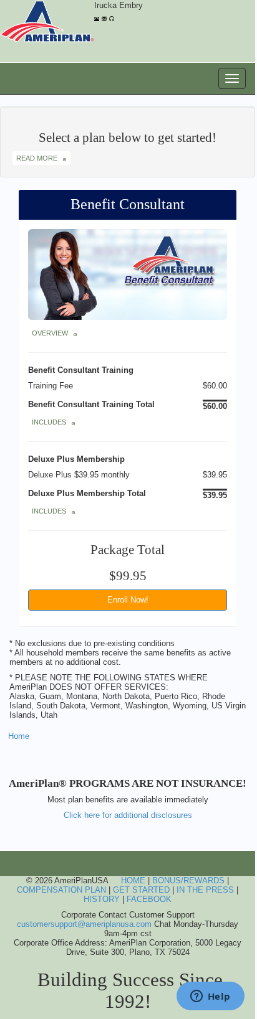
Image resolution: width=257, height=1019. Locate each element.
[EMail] (104, 17)
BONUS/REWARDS (188, 880)
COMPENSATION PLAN (61, 890)
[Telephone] (96, 17)
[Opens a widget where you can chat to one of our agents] (210, 997)
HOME (133, 880)
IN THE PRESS (205, 890)
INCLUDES (52, 422)
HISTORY (102, 899)
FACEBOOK (149, 899)
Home (18, 736)
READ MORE (39, 158)
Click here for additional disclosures (128, 815)
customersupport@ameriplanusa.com (84, 924)
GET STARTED (141, 890)
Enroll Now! (127, 599)
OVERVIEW (53, 333)
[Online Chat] (111, 17)
